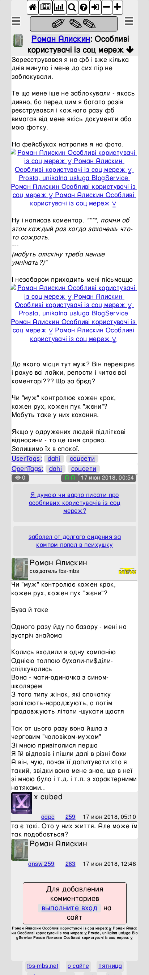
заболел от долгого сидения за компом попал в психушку (75, 541)
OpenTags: (28, 469)
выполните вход (70, 908)
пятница (110, 966)
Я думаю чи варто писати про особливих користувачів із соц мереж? (75, 503)
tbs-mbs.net (42, 966)
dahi (54, 459)
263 (70, 864)
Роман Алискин (60, 39)
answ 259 (41, 864)
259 (70, 817)
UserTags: (27, 459)
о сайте (78, 966)
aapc (48, 817)
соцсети (82, 459)
